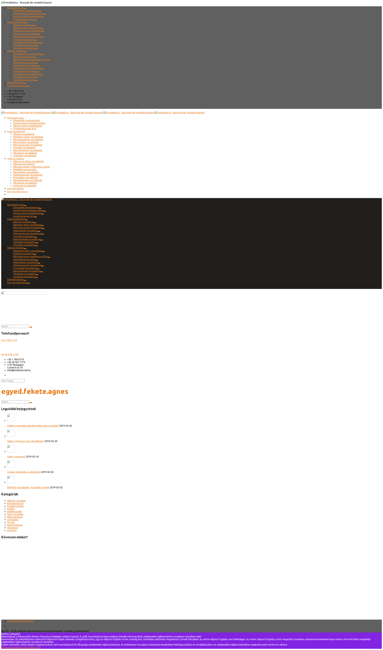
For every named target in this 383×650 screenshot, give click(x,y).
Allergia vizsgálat (16, 500)
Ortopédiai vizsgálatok (25, 71)
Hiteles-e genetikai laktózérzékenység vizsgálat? (33, 425)
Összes (11, 522)
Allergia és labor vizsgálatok (27, 53)
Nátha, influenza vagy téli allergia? (25, 441)
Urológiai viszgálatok (24, 79)
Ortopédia (12, 519)
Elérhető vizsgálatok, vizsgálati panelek (28, 487)
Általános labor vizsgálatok (27, 27)
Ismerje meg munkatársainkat (28, 13)
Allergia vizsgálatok (23, 25)
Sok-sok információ (17, 85)
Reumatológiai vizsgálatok (27, 42)
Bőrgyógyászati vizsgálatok (27, 30)
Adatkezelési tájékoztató (20, 621)
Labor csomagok (16, 456)
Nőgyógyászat (15, 517)
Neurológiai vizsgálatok (25, 33)
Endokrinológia (15, 506)
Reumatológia (14, 525)
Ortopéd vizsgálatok (24, 39)
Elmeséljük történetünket (26, 10)
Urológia (12, 530)
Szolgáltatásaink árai (24, 19)
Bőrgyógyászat (15, 503)
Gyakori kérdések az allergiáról (23, 472)
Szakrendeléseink (16, 22)
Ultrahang (12, 527)
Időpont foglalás (15, 50)
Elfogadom (7, 647)
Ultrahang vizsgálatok (24, 45)
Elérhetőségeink (15, 82)
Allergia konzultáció (23, 56)
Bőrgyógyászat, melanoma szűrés (30, 59)
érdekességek (14, 511)
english (11, 508)
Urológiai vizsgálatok (24, 48)
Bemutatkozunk (15, 7)
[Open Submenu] (25, 8)
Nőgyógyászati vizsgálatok (27, 36)
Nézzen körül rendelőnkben (27, 16)
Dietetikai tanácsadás (24, 62)
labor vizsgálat (15, 514)
